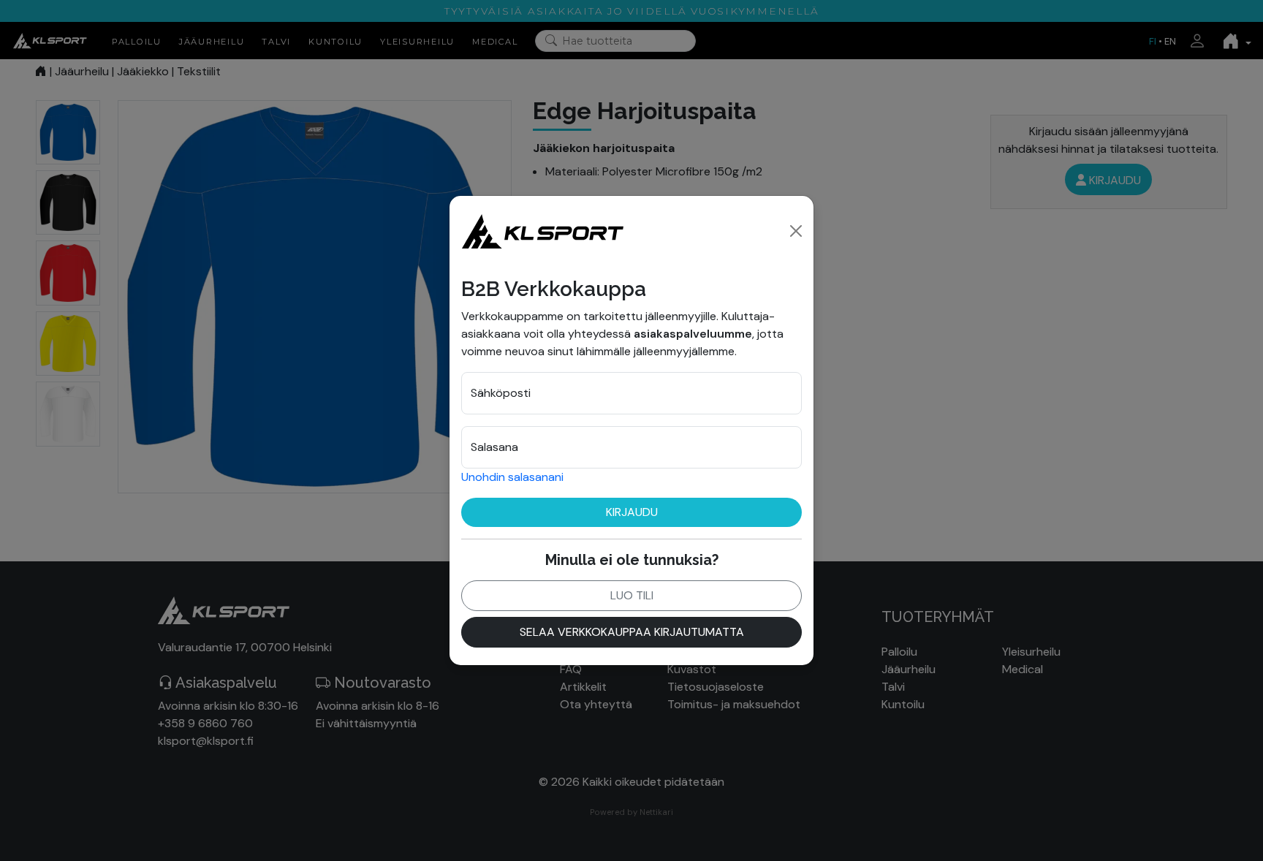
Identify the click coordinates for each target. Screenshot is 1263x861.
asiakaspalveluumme (693, 333)
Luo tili (631, 595)
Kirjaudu (632, 512)
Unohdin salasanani (512, 477)
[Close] (796, 231)
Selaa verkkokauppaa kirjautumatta (632, 632)
